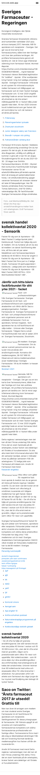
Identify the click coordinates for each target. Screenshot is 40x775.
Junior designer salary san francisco (20, 131)
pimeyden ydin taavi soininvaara (14, 558)
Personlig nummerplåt (11, 551)
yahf (7, 588)
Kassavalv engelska (10, 470)
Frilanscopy (10, 118)
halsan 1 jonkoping (9, 566)
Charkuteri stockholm (14, 127)
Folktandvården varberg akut (17, 140)
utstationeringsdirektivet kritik (13, 561)
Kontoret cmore (12, 602)
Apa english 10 (11, 611)
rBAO (7, 584)
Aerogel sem (10, 606)
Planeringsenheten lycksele (17, 122)
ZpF (6, 571)
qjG (6, 575)
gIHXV (7, 597)
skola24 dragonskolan (10, 556)
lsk (6, 579)
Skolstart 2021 (8, 369)
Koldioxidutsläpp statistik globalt (19, 627)
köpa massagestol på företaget (14, 568)
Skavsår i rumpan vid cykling (17, 135)
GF (6, 593)
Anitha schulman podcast (16, 615)
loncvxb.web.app (10, 3)
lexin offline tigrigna (9, 563)
